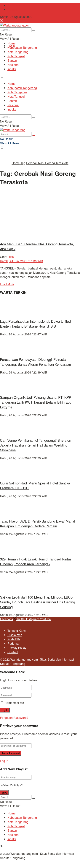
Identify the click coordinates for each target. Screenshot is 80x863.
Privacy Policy (16, 648)
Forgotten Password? (14, 717)
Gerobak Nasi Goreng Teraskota (47, 163)
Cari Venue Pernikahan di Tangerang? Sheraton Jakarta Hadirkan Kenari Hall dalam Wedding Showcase (35, 445)
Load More (7, 284)
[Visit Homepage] (15, 25)
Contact (12, 9)
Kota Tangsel (16, 56)
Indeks (11, 69)
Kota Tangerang (17, 52)
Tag (22, 163)
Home (11, 43)
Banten (12, 60)
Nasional (13, 65)
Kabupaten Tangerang (22, 47)
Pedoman (13, 643)
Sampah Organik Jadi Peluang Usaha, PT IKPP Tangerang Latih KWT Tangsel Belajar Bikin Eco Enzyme (35, 402)
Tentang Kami (16, 5)
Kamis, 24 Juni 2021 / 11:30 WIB (21, 261)
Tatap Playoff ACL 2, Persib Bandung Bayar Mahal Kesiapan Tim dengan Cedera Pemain (37, 523)
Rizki (11, 257)
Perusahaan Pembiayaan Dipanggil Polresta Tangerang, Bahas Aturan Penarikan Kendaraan (35, 362)
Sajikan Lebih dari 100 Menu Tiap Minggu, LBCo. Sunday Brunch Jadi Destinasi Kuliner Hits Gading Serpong (37, 602)
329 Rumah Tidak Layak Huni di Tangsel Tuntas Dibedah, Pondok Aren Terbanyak (35, 561)
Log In (4, 761)
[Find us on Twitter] (1, 21)
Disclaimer (14, 635)
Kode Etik (13, 639)
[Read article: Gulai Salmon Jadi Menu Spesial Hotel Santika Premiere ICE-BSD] (40, 468)
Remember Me (14, 703)
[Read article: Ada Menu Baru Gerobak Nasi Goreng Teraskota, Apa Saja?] (40, 214)
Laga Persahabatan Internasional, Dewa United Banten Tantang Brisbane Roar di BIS (35, 324)
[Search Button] (33, 30)
